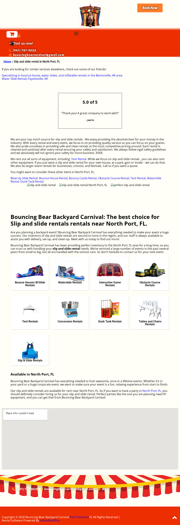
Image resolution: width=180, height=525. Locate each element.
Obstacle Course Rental (113, 178)
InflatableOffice (50, 520)
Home (7, 61)
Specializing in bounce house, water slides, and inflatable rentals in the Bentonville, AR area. (62, 75)
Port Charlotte (79, 517)
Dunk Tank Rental (32, 181)
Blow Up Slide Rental (24, 178)
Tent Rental (78, 159)
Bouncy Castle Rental (83, 178)
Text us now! (23, 43)
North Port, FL (151, 391)
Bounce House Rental (53, 178)
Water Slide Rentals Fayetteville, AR (25, 79)
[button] (76, 33)
